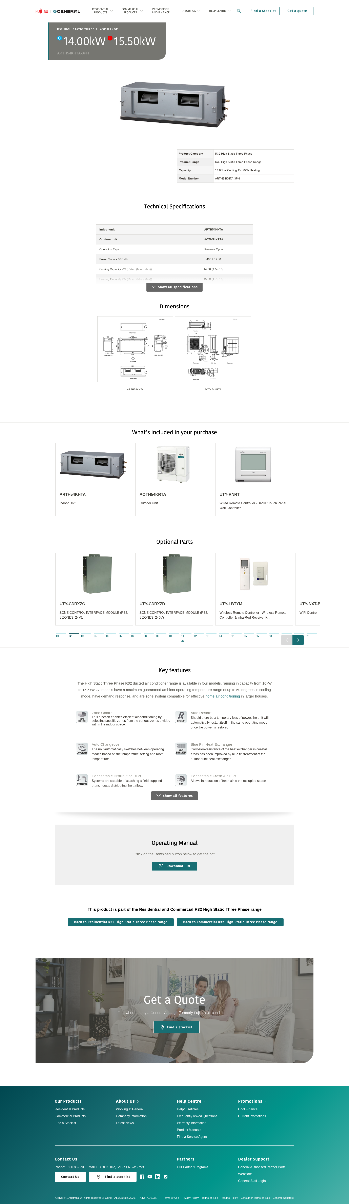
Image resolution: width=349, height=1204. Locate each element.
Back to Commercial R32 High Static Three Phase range (230, 922)
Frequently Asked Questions (197, 1116)
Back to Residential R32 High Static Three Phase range (120, 922)
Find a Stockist (263, 11)
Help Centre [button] (217, 11)
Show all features (178, 796)
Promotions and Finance (161, 10)
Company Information (131, 1116)
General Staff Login (252, 1181)
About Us (126, 1101)
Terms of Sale (210, 1197)
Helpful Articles (188, 1109)
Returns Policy (229, 1197)
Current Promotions (252, 1116)
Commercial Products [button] (130, 10)
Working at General (130, 1109)
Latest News (125, 1123)
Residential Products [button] (100, 10)
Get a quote (297, 11)
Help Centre (190, 1101)
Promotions (251, 1101)
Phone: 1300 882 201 (70, 1167)
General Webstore (283, 1197)
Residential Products (70, 1109)
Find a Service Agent (192, 1136)
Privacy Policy (190, 1197)
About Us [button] (189, 11)
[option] (135, 356)
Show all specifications (178, 287)
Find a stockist (117, 1177)
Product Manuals (189, 1130)
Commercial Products (70, 1116)
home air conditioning (222, 696)
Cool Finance (248, 1109)
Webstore (245, 1174)
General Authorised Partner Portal (262, 1167)
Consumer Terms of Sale (255, 1197)
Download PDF (178, 866)
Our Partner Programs (192, 1167)
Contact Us (67, 1159)
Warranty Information (191, 1123)
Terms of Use (171, 1197)
